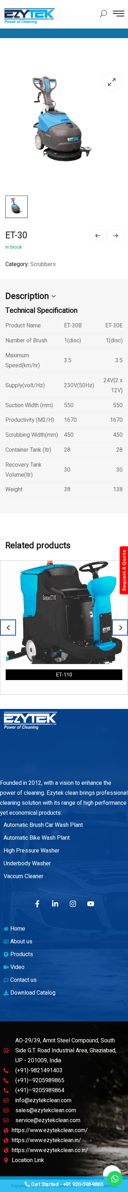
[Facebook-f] (37, 903)
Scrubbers (43, 264)
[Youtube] (90, 903)
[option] (64, 627)
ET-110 (64, 675)
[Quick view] (111, 572)
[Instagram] (72, 903)
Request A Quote (124, 570)
